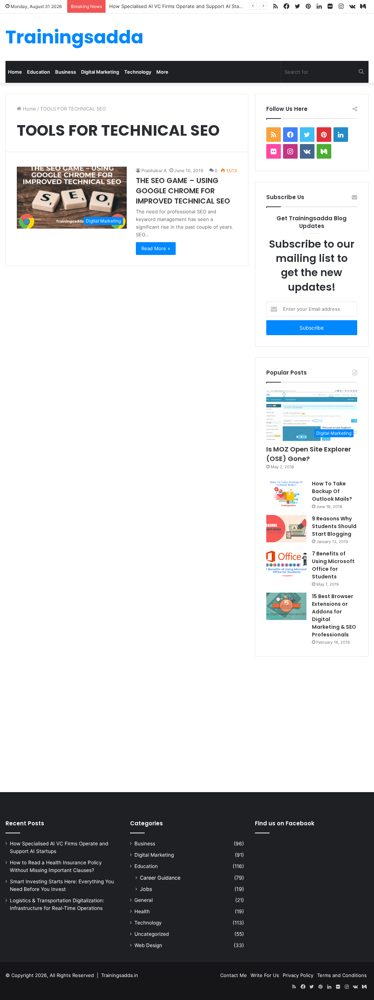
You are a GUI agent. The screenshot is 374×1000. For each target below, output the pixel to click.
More (162, 72)
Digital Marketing (100, 72)
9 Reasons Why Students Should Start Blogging (334, 526)
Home (15, 72)
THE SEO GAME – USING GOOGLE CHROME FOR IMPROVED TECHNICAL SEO (183, 190)
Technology (137, 72)
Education (38, 72)
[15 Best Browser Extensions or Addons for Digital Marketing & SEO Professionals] (286, 606)
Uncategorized (151, 934)
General (143, 900)
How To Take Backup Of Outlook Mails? (332, 491)
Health (142, 911)
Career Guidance (160, 878)
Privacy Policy (298, 975)
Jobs (146, 889)
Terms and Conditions (342, 975)
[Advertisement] (187, 723)
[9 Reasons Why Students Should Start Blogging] (286, 528)
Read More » (155, 248)
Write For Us (265, 975)
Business (65, 72)
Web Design (148, 945)
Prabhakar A (154, 170)
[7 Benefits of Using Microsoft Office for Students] (286, 563)
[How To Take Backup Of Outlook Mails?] (286, 493)
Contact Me (233, 975)
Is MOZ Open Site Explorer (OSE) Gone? (308, 454)
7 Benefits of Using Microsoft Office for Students (333, 565)
